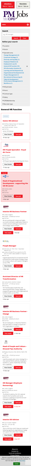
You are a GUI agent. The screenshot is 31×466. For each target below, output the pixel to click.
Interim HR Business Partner (15, 211)
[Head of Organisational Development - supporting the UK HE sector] (6, 176)
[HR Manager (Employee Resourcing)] (6, 378)
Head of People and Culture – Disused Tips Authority (15, 347)
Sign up (10, 6)
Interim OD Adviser (11, 419)
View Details (8, 134)
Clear (24, 38)
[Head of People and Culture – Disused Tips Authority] (6, 342)
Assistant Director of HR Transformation (13, 277)
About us (15, 449)
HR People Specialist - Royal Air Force (14, 151)
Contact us (14, 451)
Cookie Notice (22, 460)
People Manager (9, 246)
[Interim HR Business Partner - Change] (6, 307)
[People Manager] (6, 241)
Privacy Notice (14, 455)
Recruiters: (23, 4)
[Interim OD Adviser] (6, 415)
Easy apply (8, 233)
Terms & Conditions (15, 453)
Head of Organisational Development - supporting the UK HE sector (15, 183)
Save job (18, 134)
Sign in (5, 6)
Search (16, 38)
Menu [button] (4, 24)
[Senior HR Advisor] (6, 116)
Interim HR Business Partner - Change (15, 312)
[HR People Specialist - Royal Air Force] (6, 145)
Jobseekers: (8, 4)
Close (16, 463)
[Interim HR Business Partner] (6, 207)
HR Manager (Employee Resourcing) (12, 384)
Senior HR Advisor (10, 121)
